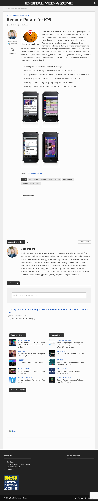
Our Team (10, 462)
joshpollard (13, 44)
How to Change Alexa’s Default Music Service (68, 372)
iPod (50, 179)
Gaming (60, 360)
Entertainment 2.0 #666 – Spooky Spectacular (31, 372)
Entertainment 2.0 (24, 340)
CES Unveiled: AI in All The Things (30, 362)
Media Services (62, 369)
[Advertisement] (56, 214)
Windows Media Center (21, 15)
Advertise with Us (13, 467)
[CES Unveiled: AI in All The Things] (12, 362)
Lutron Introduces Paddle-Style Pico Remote (31, 381)
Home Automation (25, 378)
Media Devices (62, 351)
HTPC (9, 15)
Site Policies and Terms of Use (18, 464)
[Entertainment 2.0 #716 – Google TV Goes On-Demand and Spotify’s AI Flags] (12, 342)
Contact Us (11, 469)
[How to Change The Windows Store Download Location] (52, 362)
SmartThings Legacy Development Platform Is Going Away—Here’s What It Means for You (70, 345)
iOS (30, 179)
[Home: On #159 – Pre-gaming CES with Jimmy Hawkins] (12, 353)
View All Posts (84, 242)
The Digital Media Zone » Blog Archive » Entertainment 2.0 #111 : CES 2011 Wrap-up (48, 311)
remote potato (68, 179)
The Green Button (35, 173)
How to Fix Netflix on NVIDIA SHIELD (70, 354)
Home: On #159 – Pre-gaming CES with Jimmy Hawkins (31, 355)
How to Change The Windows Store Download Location (70, 363)
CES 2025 (21, 360)
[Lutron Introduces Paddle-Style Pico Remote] (12, 380)
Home (7, 9)
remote (57, 179)
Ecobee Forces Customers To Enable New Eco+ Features (70, 381)
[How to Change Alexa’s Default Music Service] (52, 371)
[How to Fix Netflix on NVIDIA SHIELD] (52, 353)
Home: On (21, 351)
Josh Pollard (12, 42)
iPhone (43, 179)
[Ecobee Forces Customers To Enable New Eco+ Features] (52, 380)
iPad (36, 179)
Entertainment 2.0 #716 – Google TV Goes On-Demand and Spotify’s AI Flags (31, 345)
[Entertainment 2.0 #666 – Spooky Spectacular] (12, 371)
